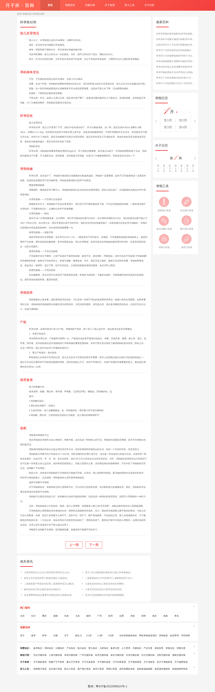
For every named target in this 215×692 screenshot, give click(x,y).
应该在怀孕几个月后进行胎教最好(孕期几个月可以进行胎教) (185, 44)
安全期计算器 (186, 210)
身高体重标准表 (127, 669)
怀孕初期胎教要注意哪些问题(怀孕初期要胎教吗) (180, 61)
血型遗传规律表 (162, 669)
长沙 (33, 616)
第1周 (168, 120)
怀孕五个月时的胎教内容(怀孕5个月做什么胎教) (179, 78)
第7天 (193, 168)
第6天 (187, 168)
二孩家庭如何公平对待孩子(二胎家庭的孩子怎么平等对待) (113, 578)
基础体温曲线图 (144, 669)
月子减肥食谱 (181, 662)
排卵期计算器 (164, 210)
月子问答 (149, 5)
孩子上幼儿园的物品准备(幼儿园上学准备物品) (108, 572)
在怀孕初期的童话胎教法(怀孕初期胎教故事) (177, 33)
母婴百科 (70, 5)
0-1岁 (89, 635)
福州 (88, 616)
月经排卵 (185, 635)
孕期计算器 (164, 247)
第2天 (164, 168)
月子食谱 (110, 5)
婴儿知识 (92, 648)
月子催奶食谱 (40, 662)
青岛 (176, 616)
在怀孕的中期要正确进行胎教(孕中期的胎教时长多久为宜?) (185, 39)
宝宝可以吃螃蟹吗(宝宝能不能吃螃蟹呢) (104, 595)
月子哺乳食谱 (103, 662)
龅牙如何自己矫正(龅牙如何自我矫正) (42, 589)
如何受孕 (174, 635)
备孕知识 (37, 648)
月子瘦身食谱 (134, 662)
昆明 (143, 616)
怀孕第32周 (38, 14)
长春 (66, 616)
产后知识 (70, 648)
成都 (55, 616)
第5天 (181, 168)
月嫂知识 (137, 648)
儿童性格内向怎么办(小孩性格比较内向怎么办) (46, 572)
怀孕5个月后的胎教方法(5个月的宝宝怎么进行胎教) (181, 83)
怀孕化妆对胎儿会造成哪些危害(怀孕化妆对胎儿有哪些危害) (185, 66)
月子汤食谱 (149, 662)
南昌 (165, 616)
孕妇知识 (48, 648)
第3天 (170, 168)
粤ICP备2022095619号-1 (111, 686)
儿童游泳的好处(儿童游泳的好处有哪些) (104, 583)
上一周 (74, 545)
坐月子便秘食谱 (164, 662)
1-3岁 (100, 635)
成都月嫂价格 (178, 655)
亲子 (22, 635)
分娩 (55, 635)
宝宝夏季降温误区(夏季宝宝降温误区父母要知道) (48, 595)
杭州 (110, 616)
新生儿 (78, 635)
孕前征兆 (170, 648)
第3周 (168, 127)
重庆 (44, 616)
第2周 (183, 120)
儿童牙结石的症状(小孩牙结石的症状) (103, 589)
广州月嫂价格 (86, 655)
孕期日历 (27, 14)
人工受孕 (126, 648)
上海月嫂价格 (55, 655)
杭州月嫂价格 (101, 655)
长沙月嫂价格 (148, 655)
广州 (99, 616)
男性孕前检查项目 (148, 635)
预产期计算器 (186, 229)
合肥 (121, 616)
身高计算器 (186, 247)
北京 (22, 616)
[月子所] (19, 4)
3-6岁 (111, 635)
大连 (77, 616)
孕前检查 (163, 635)
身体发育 (159, 648)
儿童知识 (103, 648)
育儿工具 (129, 5)
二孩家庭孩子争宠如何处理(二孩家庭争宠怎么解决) (49, 583)
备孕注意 (114, 648)
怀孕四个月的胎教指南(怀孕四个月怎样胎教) (177, 55)
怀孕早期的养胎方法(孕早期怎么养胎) (174, 72)
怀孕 (44, 635)
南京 (154, 616)
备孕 (33, 635)
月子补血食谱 (88, 662)
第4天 (176, 168)
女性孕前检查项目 (128, 635)
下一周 (94, 545)
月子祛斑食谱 (119, 662)
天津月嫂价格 (132, 655)
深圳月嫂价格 (70, 655)
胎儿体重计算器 (164, 229)
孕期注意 (181, 648)
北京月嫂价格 (40, 655)
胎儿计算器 (69, 669)
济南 (132, 616)
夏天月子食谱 (73, 662)
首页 (50, 5)
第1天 (158, 168)
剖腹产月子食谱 (56, 662)
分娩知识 (59, 648)
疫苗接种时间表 (180, 669)
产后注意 (148, 648)
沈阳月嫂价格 (163, 655)
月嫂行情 (90, 5)
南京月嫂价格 (117, 655)
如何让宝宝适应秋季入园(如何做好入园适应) (45, 578)
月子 (66, 635)
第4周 (183, 127)
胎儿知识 (81, 648)
